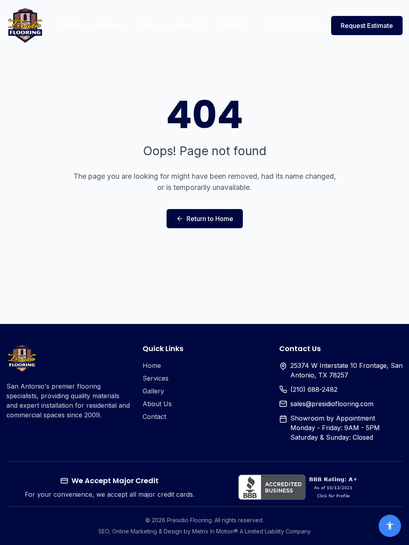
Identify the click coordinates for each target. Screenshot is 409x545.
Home (72, 25)
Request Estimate (367, 26)
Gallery (149, 25)
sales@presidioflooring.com (331, 404)
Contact (232, 25)
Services (110, 25)
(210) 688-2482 (314, 389)
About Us (190, 25)
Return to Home (210, 219)
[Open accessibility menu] (390, 526)
